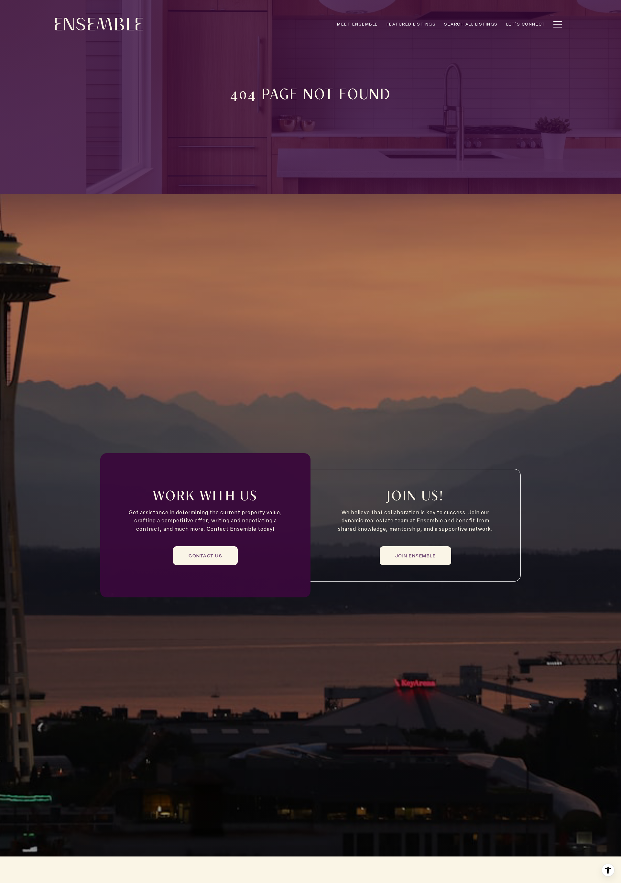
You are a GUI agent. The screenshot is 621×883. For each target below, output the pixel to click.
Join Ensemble (415, 555)
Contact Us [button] (205, 555)
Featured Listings (411, 24)
